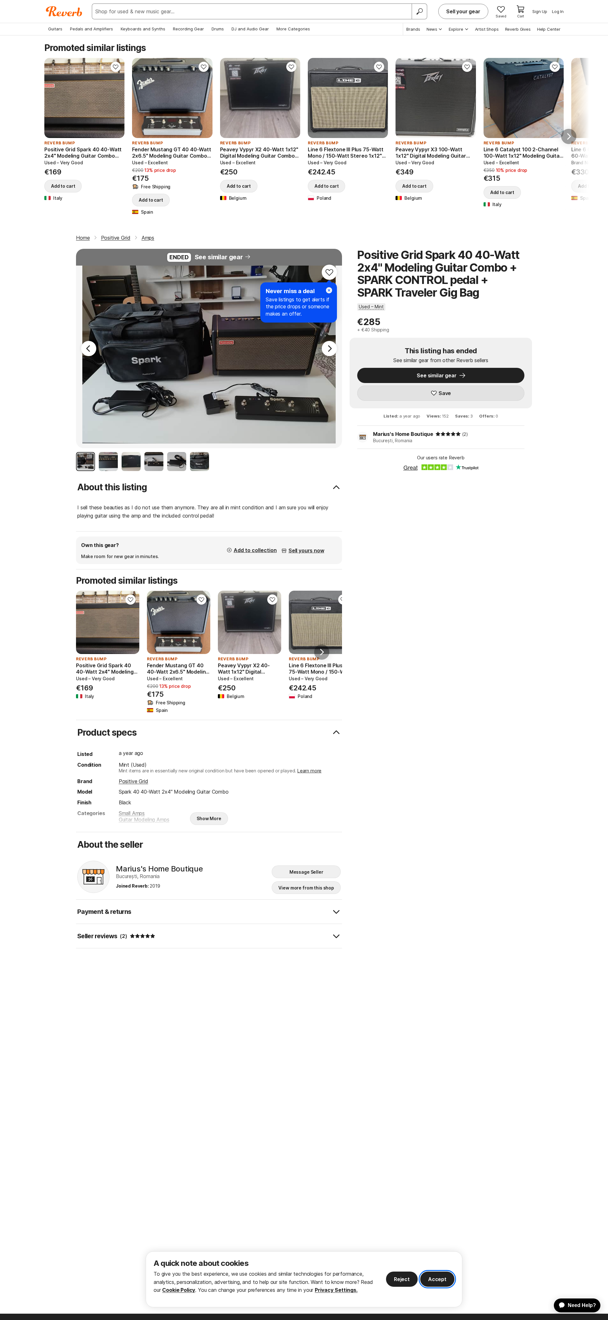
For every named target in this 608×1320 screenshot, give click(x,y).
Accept (437, 1279)
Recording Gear (188, 28)
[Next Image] (329, 348)
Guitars (55, 28)
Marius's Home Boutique (403, 434)
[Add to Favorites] (116, 67)
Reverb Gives (518, 29)
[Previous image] (53, 98)
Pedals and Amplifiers (91, 28)
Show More (209, 818)
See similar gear (219, 257)
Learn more (309, 770)
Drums (218, 28)
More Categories (293, 28)
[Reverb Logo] (64, 11)
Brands (413, 29)
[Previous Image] (88, 348)
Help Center (548, 29)
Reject (402, 1279)
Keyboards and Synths (143, 28)
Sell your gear (463, 11)
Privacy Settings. (336, 1290)
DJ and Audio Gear (250, 28)
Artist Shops (487, 29)
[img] (448, 434)
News (432, 29)
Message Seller (306, 872)
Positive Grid (133, 781)
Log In (558, 11)
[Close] (329, 290)
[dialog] (304, 1279)
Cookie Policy (178, 1290)
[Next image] (116, 98)
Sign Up (539, 11)
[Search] (419, 11)
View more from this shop (306, 887)
